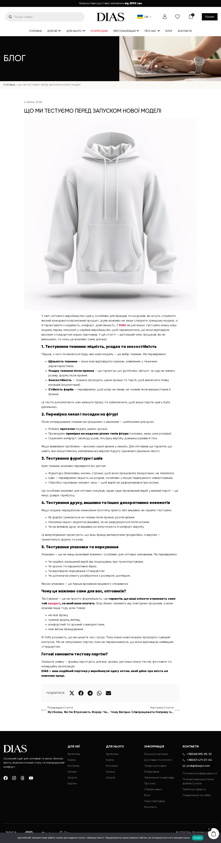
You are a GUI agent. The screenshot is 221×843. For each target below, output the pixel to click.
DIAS (122, 325)
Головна (9, 85)
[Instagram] (14, 778)
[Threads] (22, 778)
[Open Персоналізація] (137, 31)
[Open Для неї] (59, 31)
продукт (54, 603)
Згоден (198, 837)
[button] (72, 693)
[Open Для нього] (84, 31)
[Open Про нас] (158, 31)
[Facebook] (5, 778)
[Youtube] (31, 778)
